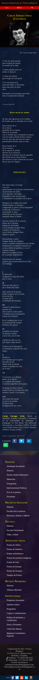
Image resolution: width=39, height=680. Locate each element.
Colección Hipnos (14, 629)
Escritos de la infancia (16, 511)
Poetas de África (14, 545)
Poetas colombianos (15, 553)
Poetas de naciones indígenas (19, 558)
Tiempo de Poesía (14, 575)
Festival (10, 461)
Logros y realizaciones (16, 613)
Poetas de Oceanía (14, 571)
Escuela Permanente (15, 530)
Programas (11, 609)
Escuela (10, 521)
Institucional (13, 595)
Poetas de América (14, 549)
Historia (10, 470)
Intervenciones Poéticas (17, 488)
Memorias (11, 479)
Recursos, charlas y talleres (18, 515)
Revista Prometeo (15, 581)
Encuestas (11, 496)
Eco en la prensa (14, 492)
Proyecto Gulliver (16, 502)
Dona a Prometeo (14, 624)
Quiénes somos (13, 604)
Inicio (6, 7)
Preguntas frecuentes (15, 600)
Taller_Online (12, 534)
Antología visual (15, 540)
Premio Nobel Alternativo (17, 475)
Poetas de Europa (14, 566)
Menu (20, 7)
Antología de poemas (16, 466)
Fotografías (11, 483)
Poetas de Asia (13, 562)
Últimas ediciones (14, 590)
